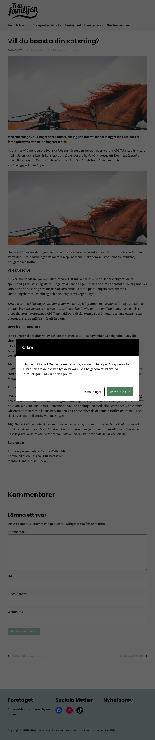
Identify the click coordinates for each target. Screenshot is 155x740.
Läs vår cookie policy (57, 374)
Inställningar (92, 392)
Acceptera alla (120, 392)
